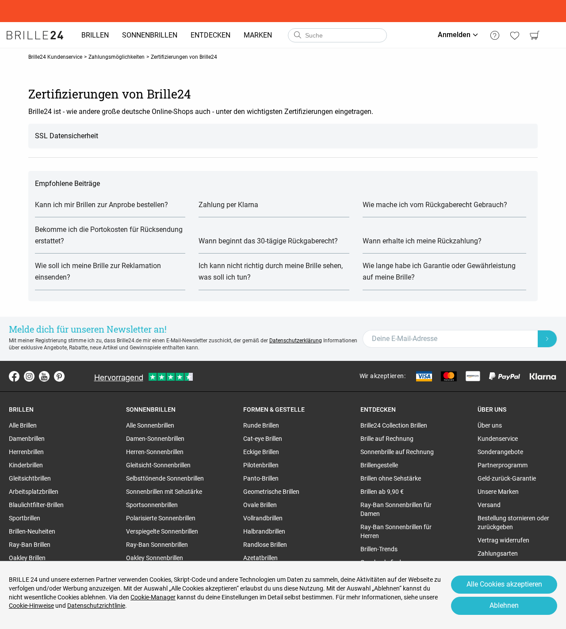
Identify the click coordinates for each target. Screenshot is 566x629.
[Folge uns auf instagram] (29, 376)
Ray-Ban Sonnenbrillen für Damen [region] (396, 509)
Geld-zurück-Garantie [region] (507, 478)
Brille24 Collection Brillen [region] (393, 425)
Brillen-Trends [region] (379, 549)
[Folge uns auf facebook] (14, 376)
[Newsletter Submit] (547, 339)
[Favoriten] (514, 35)
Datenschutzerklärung (295, 340)
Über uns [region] (490, 425)
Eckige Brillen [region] (261, 451)
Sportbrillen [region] (24, 518)
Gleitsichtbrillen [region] (30, 478)
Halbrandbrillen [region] (264, 531)
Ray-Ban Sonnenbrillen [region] (157, 544)
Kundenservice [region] (498, 438)
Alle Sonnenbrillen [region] (150, 425)
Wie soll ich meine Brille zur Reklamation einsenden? (98, 271)
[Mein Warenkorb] (534, 35)
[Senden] (297, 35)
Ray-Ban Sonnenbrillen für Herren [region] (396, 531)
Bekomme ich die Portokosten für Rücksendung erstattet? (109, 235)
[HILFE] (495, 35)
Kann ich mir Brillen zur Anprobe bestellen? (101, 205)
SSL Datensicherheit (66, 136)
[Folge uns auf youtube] (44, 376)
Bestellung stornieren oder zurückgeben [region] (513, 522)
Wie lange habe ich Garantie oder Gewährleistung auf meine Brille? (439, 271)
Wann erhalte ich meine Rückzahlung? (422, 241)
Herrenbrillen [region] (26, 451)
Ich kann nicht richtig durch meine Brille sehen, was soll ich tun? (271, 271)
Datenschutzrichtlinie (96, 605)
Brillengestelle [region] (379, 465)
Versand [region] (489, 504)
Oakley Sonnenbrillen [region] (154, 557)
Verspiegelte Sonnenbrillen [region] (162, 531)
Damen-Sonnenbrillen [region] (155, 438)
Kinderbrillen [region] (26, 465)
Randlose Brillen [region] (265, 544)
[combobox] (337, 35)
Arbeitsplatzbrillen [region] (33, 491)
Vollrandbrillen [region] (263, 518)
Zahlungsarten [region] (498, 553)
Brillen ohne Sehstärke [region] (390, 478)
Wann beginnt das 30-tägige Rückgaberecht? (268, 241)
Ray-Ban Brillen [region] (29, 544)
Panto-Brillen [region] (261, 478)
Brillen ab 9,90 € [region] (382, 491)
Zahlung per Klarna (228, 205)
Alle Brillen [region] (23, 425)
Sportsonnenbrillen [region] (152, 504)
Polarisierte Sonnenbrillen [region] (160, 518)
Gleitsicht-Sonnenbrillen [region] (158, 465)
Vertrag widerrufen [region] (503, 540)
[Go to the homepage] (35, 35)
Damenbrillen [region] (27, 438)
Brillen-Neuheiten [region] (32, 531)
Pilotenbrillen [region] (261, 465)
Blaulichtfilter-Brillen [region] (36, 504)
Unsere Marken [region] (498, 491)
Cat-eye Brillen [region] (262, 438)
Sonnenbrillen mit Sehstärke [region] (164, 491)
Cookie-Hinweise (31, 605)
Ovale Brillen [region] (260, 504)
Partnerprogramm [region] (503, 465)
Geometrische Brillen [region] (271, 491)
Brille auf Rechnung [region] (386, 438)
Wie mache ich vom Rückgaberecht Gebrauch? (435, 205)
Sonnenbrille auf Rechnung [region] (397, 451)
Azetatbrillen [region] (260, 557)
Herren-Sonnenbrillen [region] (155, 451)
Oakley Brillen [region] (27, 557)
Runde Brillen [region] (261, 425)
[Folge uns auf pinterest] (59, 376)
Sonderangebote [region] (500, 451)
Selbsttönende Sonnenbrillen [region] (165, 478)
